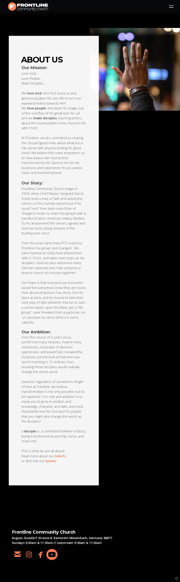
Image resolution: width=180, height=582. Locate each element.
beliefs (60, 455)
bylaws (50, 461)
